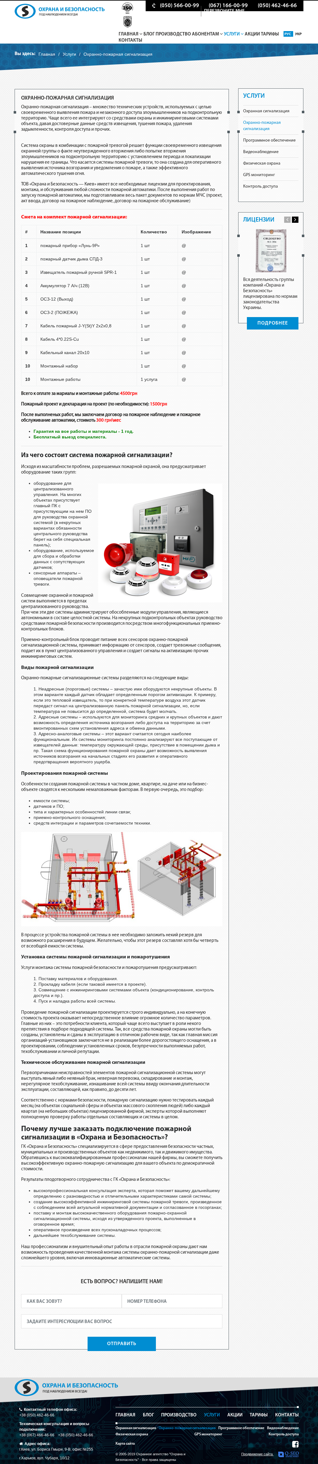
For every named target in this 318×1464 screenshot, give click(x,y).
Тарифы (270, 34)
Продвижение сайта (257, 1454)
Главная (129, 34)
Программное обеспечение (269, 140)
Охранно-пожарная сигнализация (187, 1428)
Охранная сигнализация (266, 111)
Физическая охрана (261, 163)
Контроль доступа (260, 186)
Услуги (232, 34)
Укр (298, 34)
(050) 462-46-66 (277, 6)
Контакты (130, 40)
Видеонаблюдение (261, 152)
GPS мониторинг (259, 175)
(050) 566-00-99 (179, 6)
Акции (252, 34)
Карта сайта (125, 1444)
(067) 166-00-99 (228, 6)
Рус (288, 34)
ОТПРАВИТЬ (121, 1343)
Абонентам (206, 34)
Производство (173, 34)
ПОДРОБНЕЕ (272, 323)
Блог (149, 34)
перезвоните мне (224, 11)
